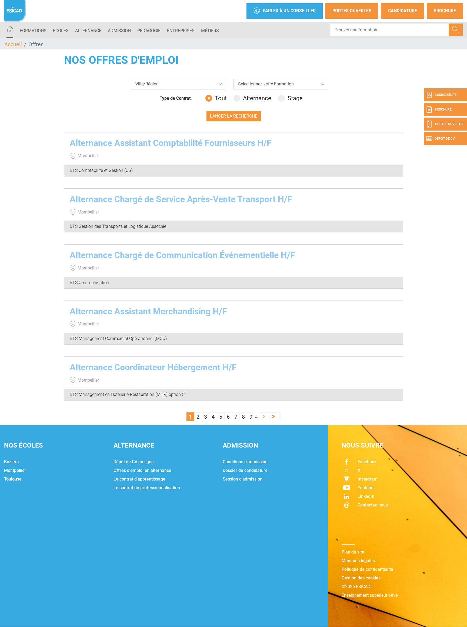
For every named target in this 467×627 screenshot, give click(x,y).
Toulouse (13, 479)
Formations (33, 30)
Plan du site (353, 552)
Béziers (11, 461)
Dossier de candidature (245, 470)
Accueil (13, 44)
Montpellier (15, 470)
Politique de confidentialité (367, 569)
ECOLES (61, 30)
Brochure (445, 10)
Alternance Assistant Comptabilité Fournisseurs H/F (171, 143)
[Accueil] (9, 30)
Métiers (210, 30)
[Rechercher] (456, 30)
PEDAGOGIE (149, 30)
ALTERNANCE (88, 30)
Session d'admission (242, 479)
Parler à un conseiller (289, 10)
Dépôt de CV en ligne (134, 461)
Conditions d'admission (245, 461)
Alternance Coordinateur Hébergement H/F (153, 367)
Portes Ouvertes (351, 10)
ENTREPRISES (181, 30)
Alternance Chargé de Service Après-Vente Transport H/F (181, 199)
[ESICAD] (15, 11)
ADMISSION (119, 30)
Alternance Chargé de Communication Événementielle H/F (182, 255)
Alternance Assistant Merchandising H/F (148, 311)
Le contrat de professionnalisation (147, 487)
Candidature (402, 10)
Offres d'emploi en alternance (142, 470)
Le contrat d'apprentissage (139, 479)
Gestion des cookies (361, 578)
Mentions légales (358, 560)
